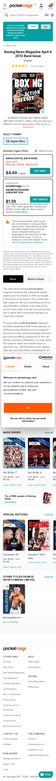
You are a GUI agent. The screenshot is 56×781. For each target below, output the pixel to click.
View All (49, 432)
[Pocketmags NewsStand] (20, 6)
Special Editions (15, 514)
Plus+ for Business (11, 694)
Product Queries (10, 739)
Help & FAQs (33, 662)
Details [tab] (28, 366)
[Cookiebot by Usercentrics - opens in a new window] (39, 358)
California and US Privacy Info (11, 707)
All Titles (7, 662)
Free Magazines (10, 678)
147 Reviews (37, 66)
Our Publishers (9, 689)
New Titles (8, 667)
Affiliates (7, 744)
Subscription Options (31, 242)
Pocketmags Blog (11, 683)
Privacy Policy (9, 700)
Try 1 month (40, 199)
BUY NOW (40, 171)
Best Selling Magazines (14, 672)
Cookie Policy (9, 721)
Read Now (10, 502)
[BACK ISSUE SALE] (14, 467)
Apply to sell (8, 764)
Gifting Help (33, 687)
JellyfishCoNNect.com (38, 755)
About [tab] (45, 366)
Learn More (21, 212)
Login (5, 769)
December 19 (10, 554)
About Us (32, 739)
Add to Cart (15, 485)
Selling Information (11, 758)
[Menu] (5, 6)
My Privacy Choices (12, 726)
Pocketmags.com (36, 744)
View (5, 485)
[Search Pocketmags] (6, 15)
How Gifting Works (36, 681)
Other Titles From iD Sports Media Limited (19, 576)
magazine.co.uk (35, 750)
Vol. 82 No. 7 (10, 472)
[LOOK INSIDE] (28, 112)
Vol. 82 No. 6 (35, 472)
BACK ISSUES (12, 432)
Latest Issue (10, 45)
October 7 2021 (36, 554)
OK (28, 408)
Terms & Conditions (12, 715)
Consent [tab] (10, 366)
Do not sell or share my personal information (28, 419)
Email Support (34, 667)
